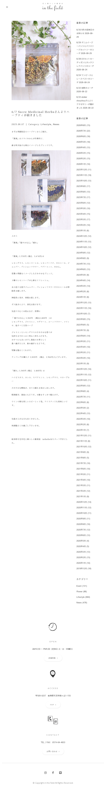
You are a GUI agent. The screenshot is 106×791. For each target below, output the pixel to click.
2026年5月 (81, 141)
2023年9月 (81, 319)
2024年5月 (81, 274)
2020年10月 (81, 513)
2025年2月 (81, 225)
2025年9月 (81, 186)
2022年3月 (81, 418)
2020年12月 (81, 502)
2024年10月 (81, 247)
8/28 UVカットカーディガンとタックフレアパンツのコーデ (85, 62)
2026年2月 (81, 158)
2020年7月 (81, 529)
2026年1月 (81, 164)
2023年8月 (81, 324)
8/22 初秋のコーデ (84, 87)
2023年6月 (81, 335)
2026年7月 (81, 130)
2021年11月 (81, 441)
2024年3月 (81, 285)
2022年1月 (81, 430)
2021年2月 (81, 490)
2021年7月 (81, 463)
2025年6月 (81, 202)
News (56, 124)
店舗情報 (52, 658)
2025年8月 (81, 191)
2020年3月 (81, 551)
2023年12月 (81, 302)
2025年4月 (81, 213)
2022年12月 (81, 369)
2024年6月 (81, 269)
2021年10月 (81, 446)
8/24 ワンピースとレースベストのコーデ (85, 79)
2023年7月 (81, 330)
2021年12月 (81, 435)
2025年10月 (81, 180)
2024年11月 (81, 241)
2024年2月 (81, 291)
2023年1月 (81, 363)
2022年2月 (81, 424)
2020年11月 (81, 507)
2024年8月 (81, 258)
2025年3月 (81, 219)
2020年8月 (81, 524)
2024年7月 (81, 263)
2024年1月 (81, 297)
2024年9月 (81, 252)
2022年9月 (81, 385)
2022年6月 (81, 402)
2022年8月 (81, 391)
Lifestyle (46, 124)
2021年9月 (81, 452)
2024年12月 (81, 236)
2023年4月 (81, 346)
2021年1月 (81, 496)
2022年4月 (81, 413)
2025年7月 (81, 197)
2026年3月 (81, 153)
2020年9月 (81, 518)
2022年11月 (81, 374)
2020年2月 (81, 557)
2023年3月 (81, 352)
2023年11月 (81, 308)
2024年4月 (81, 280)
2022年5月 (81, 407)
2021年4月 (81, 479)
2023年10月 (81, 313)
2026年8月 (81, 125)
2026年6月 (81, 136)
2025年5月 (81, 208)
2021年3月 (81, 485)
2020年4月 (81, 546)
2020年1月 (81, 562)
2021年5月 (81, 474)
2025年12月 (81, 169)
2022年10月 (81, 380)
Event (79, 585)
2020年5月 (81, 540)
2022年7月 (81, 396)
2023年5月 (81, 341)
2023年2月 (81, 358)
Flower (79, 591)
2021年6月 (81, 468)
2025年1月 (81, 230)
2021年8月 (81, 457)
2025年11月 (81, 175)
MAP (52, 705)
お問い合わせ (52, 751)
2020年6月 (81, 535)
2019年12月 (81, 568)
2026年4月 (81, 147)
